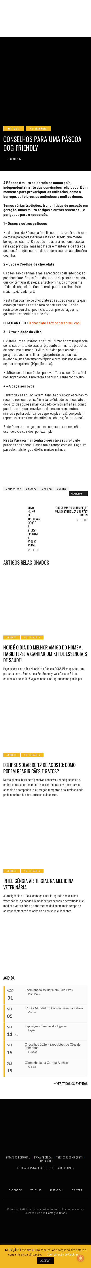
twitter (77, 1190)
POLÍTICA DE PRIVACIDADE (31, 1168)
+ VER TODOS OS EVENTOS (71, 1083)
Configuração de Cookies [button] (63, 1254)
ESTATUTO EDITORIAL (18, 1157)
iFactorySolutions (56, 1213)
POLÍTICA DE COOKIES (62, 1168)
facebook (15, 1190)
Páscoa (32, 489)
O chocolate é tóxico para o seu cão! (54, 323)
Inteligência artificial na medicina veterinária (38, 884)
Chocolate (14, 489)
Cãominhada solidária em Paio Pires (49, 990)
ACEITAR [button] (45, 1260)
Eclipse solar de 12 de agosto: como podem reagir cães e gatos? (39, 768)
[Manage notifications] (80, 1258)
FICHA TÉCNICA (43, 1157)
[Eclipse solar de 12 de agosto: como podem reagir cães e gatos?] (45, 717)
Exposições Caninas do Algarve (45, 1026)
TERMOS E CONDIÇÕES (69, 1157)
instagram (57, 1190)
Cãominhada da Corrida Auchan (46, 1063)
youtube (36, 1190)
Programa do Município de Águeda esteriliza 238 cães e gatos (71, 514)
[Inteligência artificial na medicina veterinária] (45, 833)
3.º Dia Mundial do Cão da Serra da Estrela (54, 1008)
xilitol (63, 489)
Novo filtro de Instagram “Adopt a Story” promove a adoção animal (32, 529)
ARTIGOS (13, 128)
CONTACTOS (45, 1161)
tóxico (48, 489)
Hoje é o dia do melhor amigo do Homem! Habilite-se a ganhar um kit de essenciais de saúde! (45, 653)
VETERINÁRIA (38, 128)
